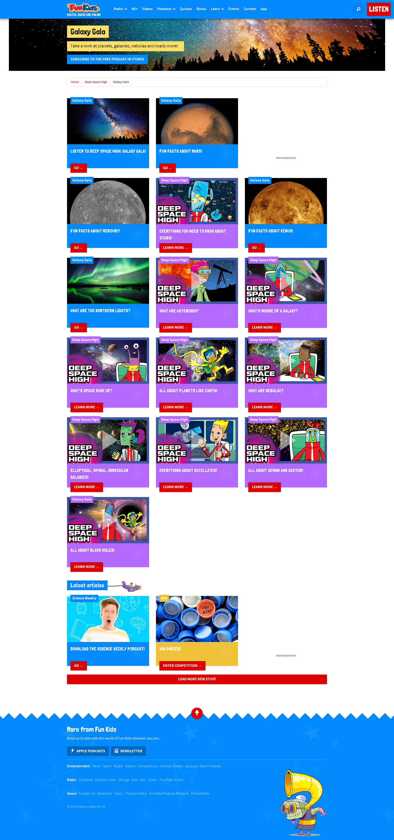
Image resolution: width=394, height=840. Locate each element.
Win (134, 9)
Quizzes (186, 9)
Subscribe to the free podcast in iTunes (107, 59)
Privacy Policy (136, 793)
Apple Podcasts (91, 751)
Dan (135, 780)
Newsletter (131, 751)
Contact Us (87, 793)
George (123, 780)
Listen (379, 9)
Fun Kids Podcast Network (169, 793)
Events (233, 9)
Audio (118, 766)
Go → (78, 167)
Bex (142, 780)
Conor (152, 780)
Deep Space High (96, 82)
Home (75, 82)
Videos (147, 9)
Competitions (148, 766)
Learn (215, 9)
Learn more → (175, 247)
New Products (210, 766)
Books (201, 9)
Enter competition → (182, 665)
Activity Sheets (172, 766)
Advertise (105, 793)
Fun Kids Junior (172, 780)
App (264, 9)
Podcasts (164, 9)
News (96, 766)
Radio (119, 9)
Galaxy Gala (121, 82)
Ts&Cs (119, 793)
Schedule (85, 780)
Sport (107, 766)
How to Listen (105, 780)
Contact (250, 9)
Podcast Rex (200, 793)
